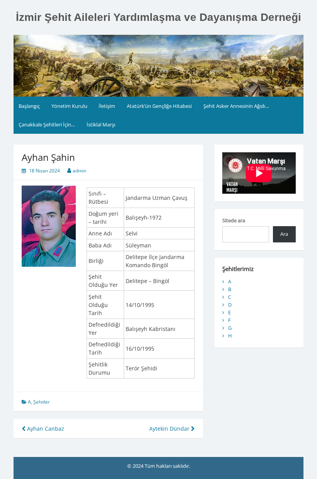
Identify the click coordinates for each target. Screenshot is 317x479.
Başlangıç (29, 105)
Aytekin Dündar (170, 428)
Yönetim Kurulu (69, 105)
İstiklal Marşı (101, 124)
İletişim (107, 105)
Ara (284, 233)
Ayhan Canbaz (45, 428)
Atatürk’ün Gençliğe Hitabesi (159, 105)
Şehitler (41, 402)
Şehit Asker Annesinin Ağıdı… (236, 105)
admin (79, 170)
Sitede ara (233, 220)
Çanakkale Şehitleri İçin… (47, 124)
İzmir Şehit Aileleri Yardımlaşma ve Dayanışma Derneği (158, 17)
